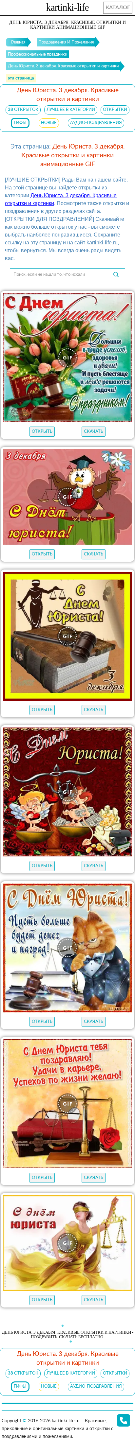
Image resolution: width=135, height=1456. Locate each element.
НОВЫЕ (49, 123)
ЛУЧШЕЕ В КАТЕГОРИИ (71, 110)
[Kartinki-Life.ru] (67, 8)
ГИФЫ (20, 123)
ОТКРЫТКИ (115, 110)
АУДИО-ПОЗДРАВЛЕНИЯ (96, 123)
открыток (23, 110)
